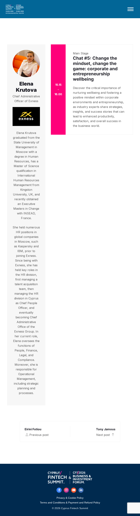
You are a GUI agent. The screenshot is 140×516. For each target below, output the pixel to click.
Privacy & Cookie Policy (70, 497)
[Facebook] (59, 490)
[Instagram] (66, 490)
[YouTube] (73, 490)
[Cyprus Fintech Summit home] (63, 9)
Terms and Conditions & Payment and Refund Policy (70, 502)
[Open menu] (131, 9)
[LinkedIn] (80, 490)
